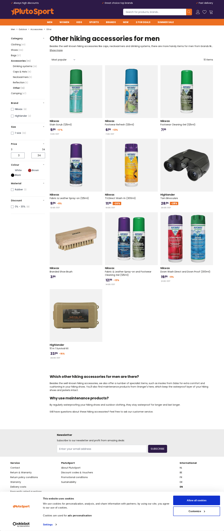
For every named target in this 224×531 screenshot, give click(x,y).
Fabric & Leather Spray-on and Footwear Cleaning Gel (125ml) (128, 271)
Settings (48, 524)
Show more (56, 50)
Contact (15, 467)
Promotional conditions (74, 477)
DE (181, 482)
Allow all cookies (196, 500)
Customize (195, 511)
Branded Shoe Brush (61, 269)
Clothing (18, 44)
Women (64, 22)
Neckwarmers (22, 77)
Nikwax (18, 109)
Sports (94, 22)
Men (49, 22)
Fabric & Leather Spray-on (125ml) (69, 196)
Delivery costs (18, 486)
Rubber (19, 189)
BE (181, 472)
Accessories (37, 29)
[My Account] (198, 12)
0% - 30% (20, 206)
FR (181, 477)
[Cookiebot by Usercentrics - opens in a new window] (21, 524)
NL (181, 467)
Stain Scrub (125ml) (61, 122)
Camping (18, 93)
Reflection (20, 82)
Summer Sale (166, 22)
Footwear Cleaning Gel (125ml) (177, 122)
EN (181, 486)
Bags (16, 55)
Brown (35, 170)
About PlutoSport (71, 467)
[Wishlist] (204, 12)
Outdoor (23, 29)
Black (18, 175)
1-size (18, 133)
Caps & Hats (22, 71)
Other (48, 29)
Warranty (15, 482)
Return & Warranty (21, 472)
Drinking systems (25, 66)
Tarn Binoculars (169, 196)
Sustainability (68, 482)
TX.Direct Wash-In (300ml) (120, 196)
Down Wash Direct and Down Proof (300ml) (185, 269)
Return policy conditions (24, 477)
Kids (79, 22)
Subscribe (157, 449)
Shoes (17, 50)
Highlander (21, 116)
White (18, 170)
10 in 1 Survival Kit (59, 346)
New (126, 22)
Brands (111, 22)
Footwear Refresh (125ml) (119, 122)
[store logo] (32, 12)
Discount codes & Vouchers (77, 472)
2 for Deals (143, 22)
